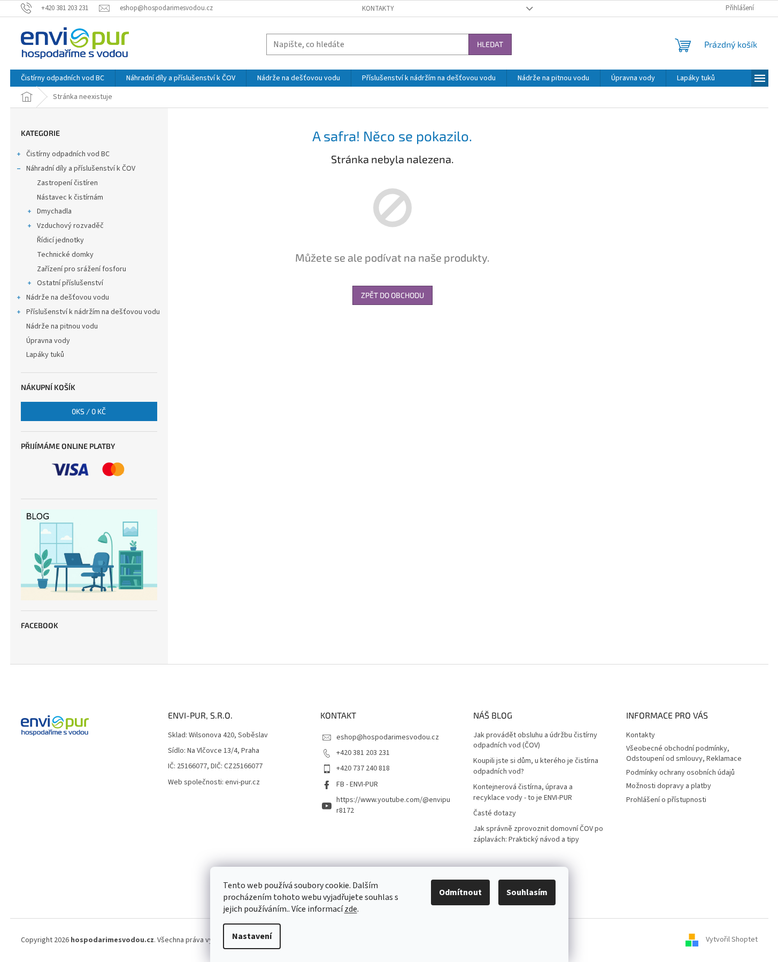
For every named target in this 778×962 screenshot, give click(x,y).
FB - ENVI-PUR (357, 784)
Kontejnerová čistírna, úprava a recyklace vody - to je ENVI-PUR (523, 792)
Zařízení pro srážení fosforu (81, 269)
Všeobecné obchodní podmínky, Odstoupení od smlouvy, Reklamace (684, 753)
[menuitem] (62, 78)
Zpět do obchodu (392, 295)
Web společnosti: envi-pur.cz (214, 782)
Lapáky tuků (45, 354)
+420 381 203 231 (363, 752)
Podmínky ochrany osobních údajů (680, 772)
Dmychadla (54, 211)
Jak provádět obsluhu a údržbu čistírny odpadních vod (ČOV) (535, 740)
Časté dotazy (494, 813)
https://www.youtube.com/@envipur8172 (393, 805)
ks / (89, 411)
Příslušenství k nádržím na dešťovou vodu (93, 312)
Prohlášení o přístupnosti (666, 800)
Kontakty (378, 8)
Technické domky (65, 254)
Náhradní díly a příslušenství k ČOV (80, 168)
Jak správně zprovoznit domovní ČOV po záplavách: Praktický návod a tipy (538, 834)
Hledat (490, 44)
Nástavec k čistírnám (70, 197)
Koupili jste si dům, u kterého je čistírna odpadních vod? (535, 766)
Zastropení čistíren (67, 183)
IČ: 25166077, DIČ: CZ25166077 (215, 766)
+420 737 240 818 (363, 768)
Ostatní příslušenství (70, 283)
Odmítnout (460, 892)
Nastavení (252, 936)
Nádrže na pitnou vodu (62, 326)
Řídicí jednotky (60, 240)
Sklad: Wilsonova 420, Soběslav (218, 735)
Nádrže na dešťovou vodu (67, 297)
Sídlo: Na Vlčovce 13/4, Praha (213, 751)
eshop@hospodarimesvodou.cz (387, 737)
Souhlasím (527, 892)
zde (350, 909)
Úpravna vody (48, 340)
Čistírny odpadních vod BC (68, 154)
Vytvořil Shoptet (732, 940)
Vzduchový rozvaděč (70, 225)
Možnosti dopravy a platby (668, 786)
